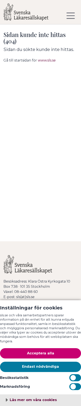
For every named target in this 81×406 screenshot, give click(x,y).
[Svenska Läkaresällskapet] (29, 13)
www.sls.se (47, 60)
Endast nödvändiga (40, 366)
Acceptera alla (40, 353)
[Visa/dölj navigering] (71, 16)
